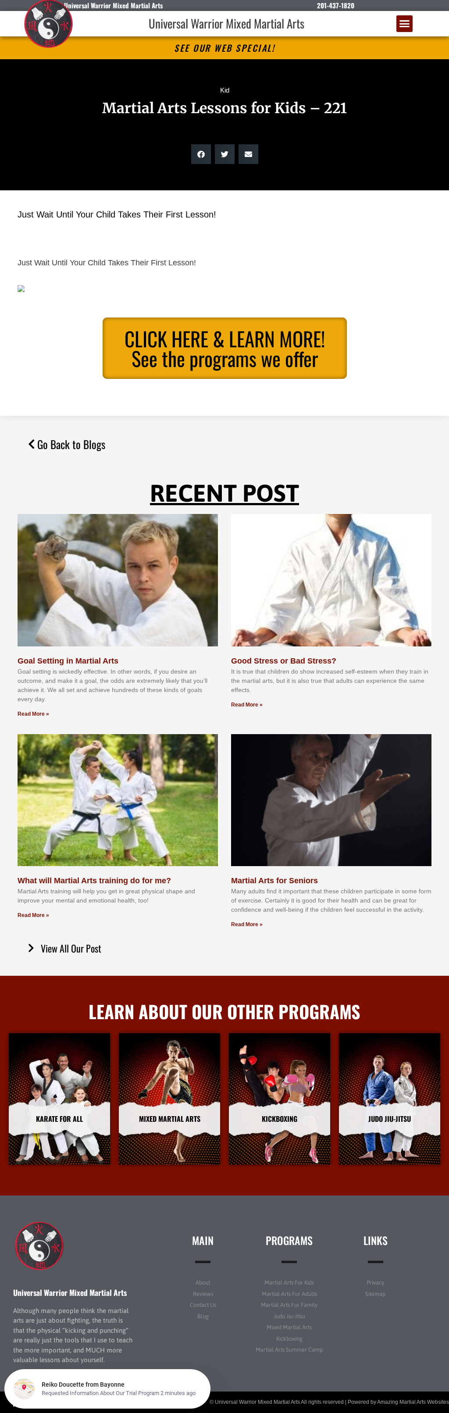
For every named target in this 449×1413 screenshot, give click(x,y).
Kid (224, 90)
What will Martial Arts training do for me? (94, 880)
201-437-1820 (335, 5)
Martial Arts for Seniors (274, 880)
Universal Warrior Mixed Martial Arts (226, 23)
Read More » (33, 714)
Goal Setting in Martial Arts (68, 661)
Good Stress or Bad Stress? (283, 661)
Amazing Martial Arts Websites (413, 1402)
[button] (404, 23)
